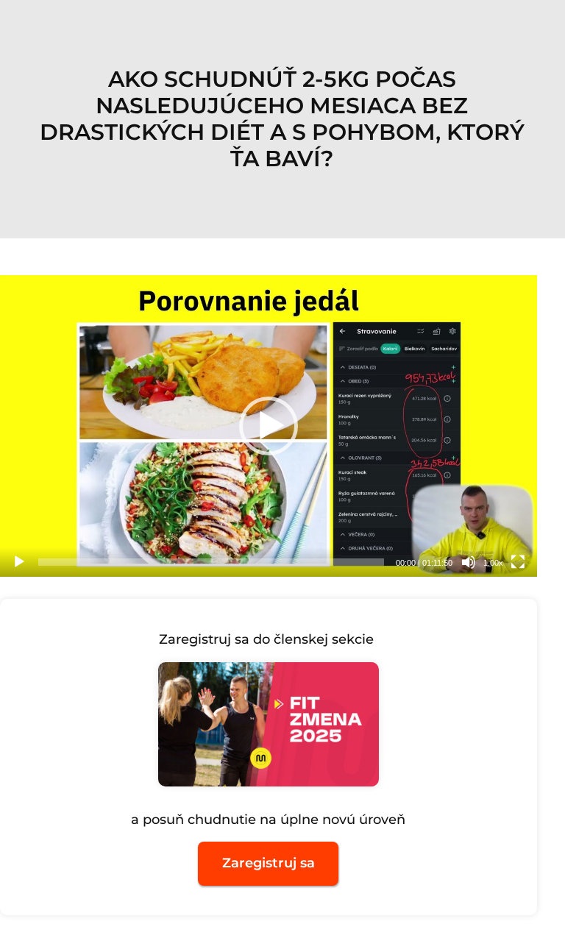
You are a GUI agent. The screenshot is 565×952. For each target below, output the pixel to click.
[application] (268, 426)
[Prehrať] (19, 562)
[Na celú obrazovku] (518, 562)
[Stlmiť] (468, 562)
